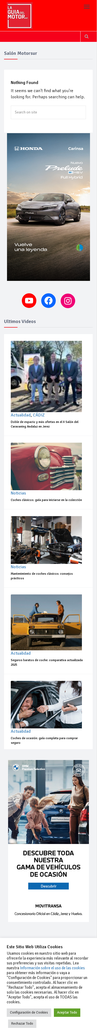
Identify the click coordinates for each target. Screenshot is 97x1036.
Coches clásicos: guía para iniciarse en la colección (46, 500)
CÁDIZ (39, 415)
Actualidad (21, 415)
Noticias (18, 493)
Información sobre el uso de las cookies (52, 968)
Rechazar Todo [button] (22, 1023)
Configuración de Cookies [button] (29, 1012)
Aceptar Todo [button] (67, 1012)
